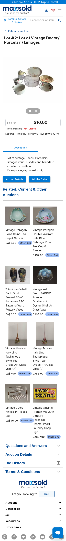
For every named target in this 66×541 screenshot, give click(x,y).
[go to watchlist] (53, 10)
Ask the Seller (39, 179)
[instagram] (5, 537)
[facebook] (14, 537)
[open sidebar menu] (60, 10)
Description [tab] (20, 147)
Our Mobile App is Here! (33, 2)
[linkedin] (33, 537)
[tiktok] (52, 537)
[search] (59, 20)
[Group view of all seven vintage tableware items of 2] (30, 111)
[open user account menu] (46, 10)
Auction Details (14, 179)
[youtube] (42, 537)
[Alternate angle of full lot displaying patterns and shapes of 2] (36, 111)
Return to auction (18, 31)
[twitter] (23, 537)
